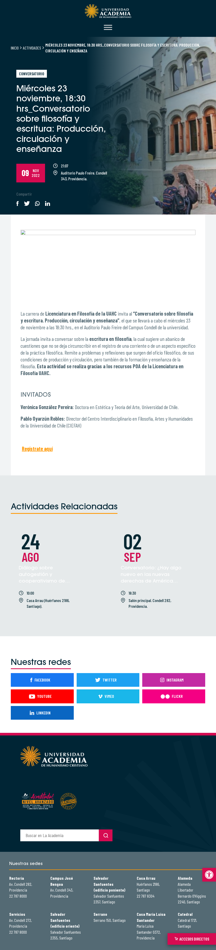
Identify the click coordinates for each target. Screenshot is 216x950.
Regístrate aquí (37, 448)
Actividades (32, 47)
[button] (209, 875)
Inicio (15, 47)
